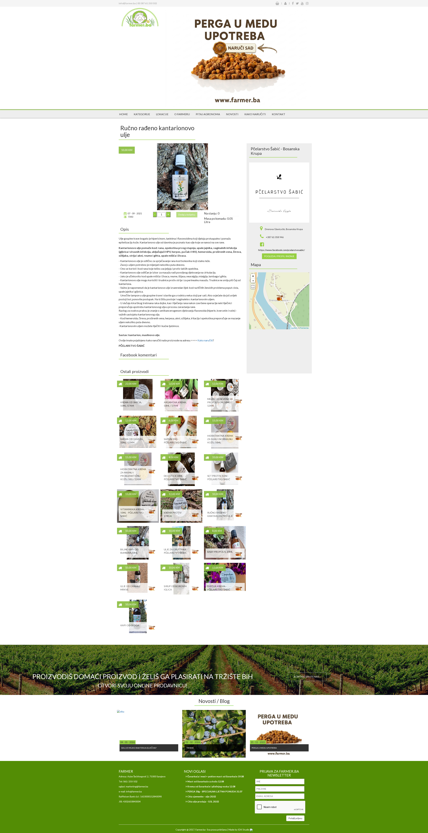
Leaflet (294, 327)
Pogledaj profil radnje (279, 256)
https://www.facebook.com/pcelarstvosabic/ (281, 250)
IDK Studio (244, 829)
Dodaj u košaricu (186, 214)
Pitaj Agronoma (208, 114)
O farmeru (182, 114)
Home (123, 114)
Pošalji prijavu (295, 818)
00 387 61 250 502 (147, 3)
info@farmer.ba (127, 3)
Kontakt (278, 114)
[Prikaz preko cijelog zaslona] (253, 286)
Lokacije (162, 114)
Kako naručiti (255, 114)
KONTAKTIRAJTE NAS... (307, 676)
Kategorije (142, 114)
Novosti (232, 114)
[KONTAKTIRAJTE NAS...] (307, 662)
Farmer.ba (304, 327)
